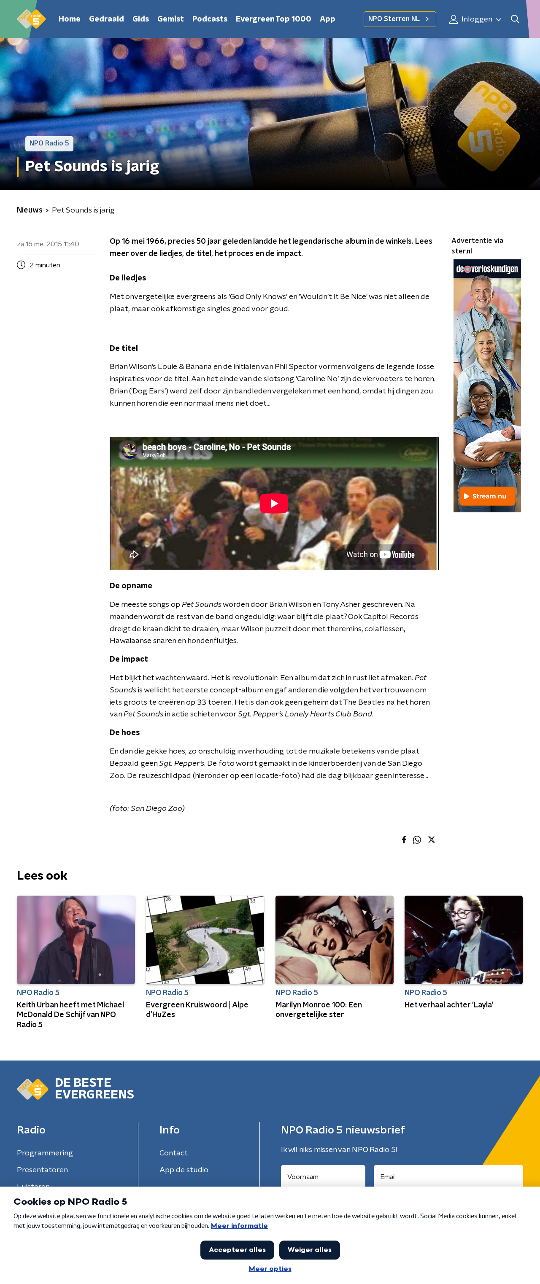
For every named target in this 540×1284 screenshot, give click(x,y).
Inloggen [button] (476, 19)
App (327, 19)
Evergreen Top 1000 (273, 19)
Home (70, 19)
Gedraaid (106, 19)
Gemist (170, 19)
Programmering (45, 1153)
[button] (515, 19)
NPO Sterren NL (394, 19)
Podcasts (209, 19)
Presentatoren (42, 1170)
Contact (173, 1153)
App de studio (183, 1170)
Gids (140, 19)
